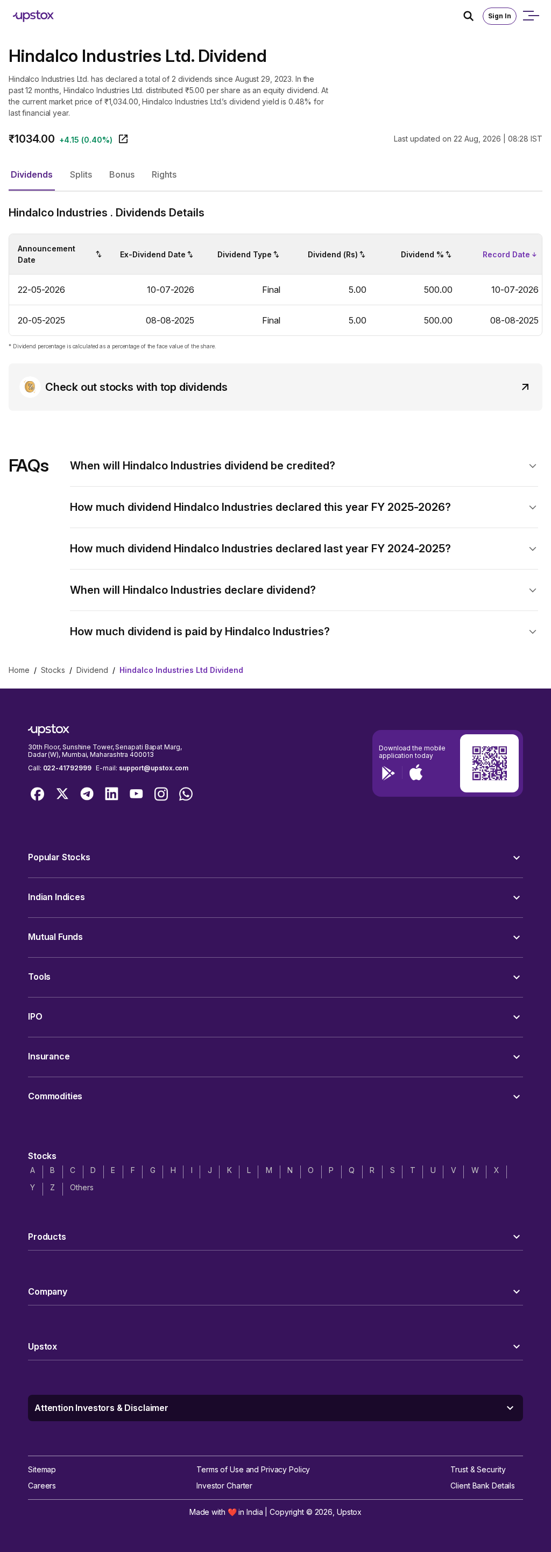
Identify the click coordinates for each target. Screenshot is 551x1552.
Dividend (92, 670)
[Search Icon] (473, 16)
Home (19, 670)
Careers (42, 1485)
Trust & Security (477, 1469)
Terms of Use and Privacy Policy (253, 1469)
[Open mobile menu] (530, 16)
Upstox (349, 1511)
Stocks (53, 670)
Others (81, 1187)
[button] (32, 175)
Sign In (499, 16)
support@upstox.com (153, 768)
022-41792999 (67, 768)
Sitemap (42, 1469)
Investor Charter (224, 1485)
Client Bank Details (482, 1485)
